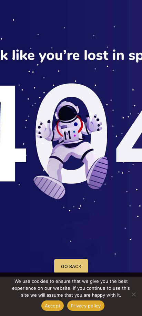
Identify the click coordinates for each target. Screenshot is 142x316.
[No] (133, 294)
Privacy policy (86, 305)
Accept (53, 305)
